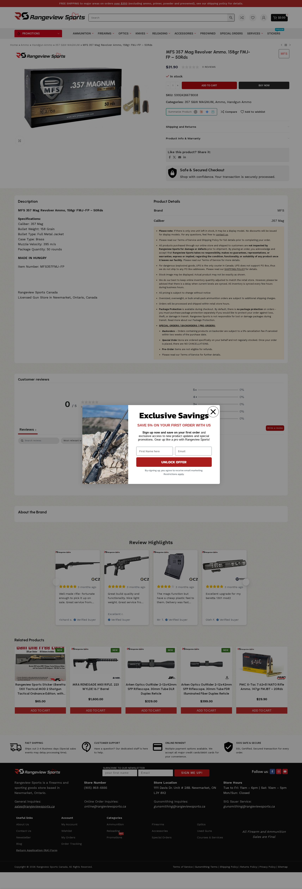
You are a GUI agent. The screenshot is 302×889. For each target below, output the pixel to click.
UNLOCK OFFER (174, 462)
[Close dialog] (213, 411)
